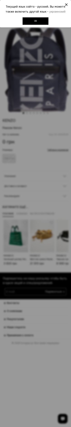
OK (35, 21)
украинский (57, 11)
